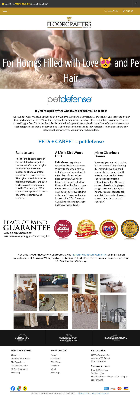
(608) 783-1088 (98, 361)
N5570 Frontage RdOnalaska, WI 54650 (100, 357)
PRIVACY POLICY (84, 393)
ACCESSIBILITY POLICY (100, 393)
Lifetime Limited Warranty (89, 254)
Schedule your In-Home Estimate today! (26, 4)
